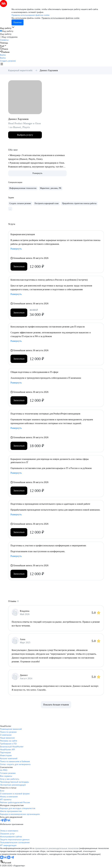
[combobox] (5, 862)
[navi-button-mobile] (2, 64)
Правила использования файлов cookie (60, 18)
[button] (3, 55)
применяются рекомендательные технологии (57, 848)
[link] (4, 48)
